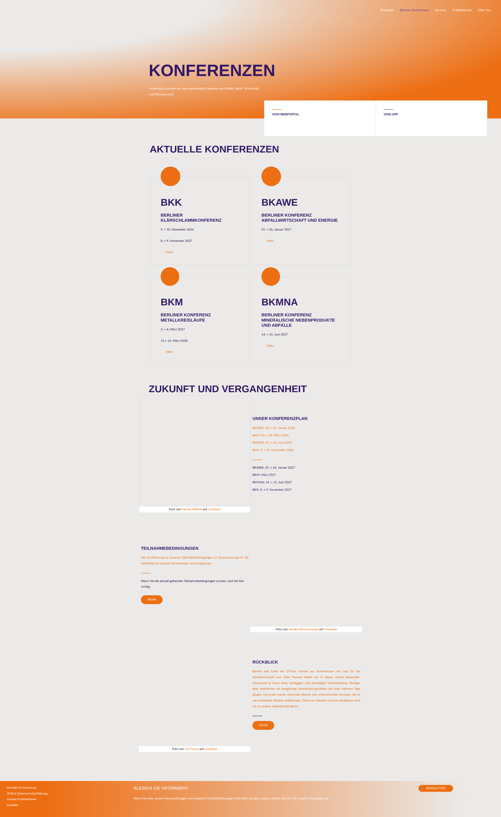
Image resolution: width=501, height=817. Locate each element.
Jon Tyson (192, 749)
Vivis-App (391, 114)
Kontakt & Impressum (21, 787)
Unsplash (214, 509)
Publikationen (462, 10)
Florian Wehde (192, 509)
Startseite (387, 10)
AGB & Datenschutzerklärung (27, 793)
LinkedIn (12, 805)
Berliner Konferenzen (414, 10)
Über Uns (484, 10)
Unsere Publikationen (21, 799)
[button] (435, 788)
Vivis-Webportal (285, 114)
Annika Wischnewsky (303, 629)
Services (440, 10)
